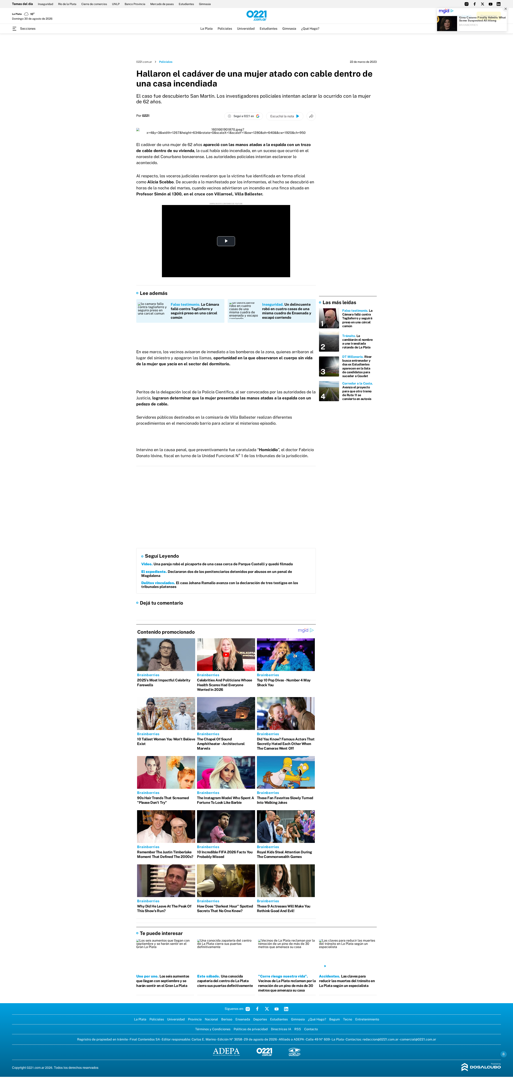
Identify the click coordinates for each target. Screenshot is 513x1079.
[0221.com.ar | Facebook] (474, 4)
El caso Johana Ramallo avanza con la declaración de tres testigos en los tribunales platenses (219, 585)
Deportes (260, 1019)
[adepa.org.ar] (226, 1052)
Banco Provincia (135, 4)
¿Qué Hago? (310, 28)
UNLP (116, 4)
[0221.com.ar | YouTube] (490, 4)
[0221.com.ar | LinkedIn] (498, 4)
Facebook (257, 1008)
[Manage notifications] (503, 1054)
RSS (297, 1029)
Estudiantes (186, 4)
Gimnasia (205, 4)
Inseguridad (45, 4)
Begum (334, 1019)
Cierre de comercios (94, 4)
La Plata (206, 28)
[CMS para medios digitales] (481, 1067)
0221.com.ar (144, 61)
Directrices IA (281, 1029)
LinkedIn (286, 1008)
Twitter (267, 1008)
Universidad (246, 28)
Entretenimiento (367, 1019)
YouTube (276, 1008)
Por (142, 115)
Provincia (195, 1019)
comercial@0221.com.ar (418, 1039)
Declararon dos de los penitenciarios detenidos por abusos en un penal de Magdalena (216, 573)
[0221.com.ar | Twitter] (482, 4)
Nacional (211, 1019)
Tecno (347, 1019)
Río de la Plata (67, 4)
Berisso (226, 1019)
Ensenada (242, 1019)
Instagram (247, 1008)
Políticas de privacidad (251, 1029)
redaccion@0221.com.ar (380, 1039)
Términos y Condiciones (212, 1029)
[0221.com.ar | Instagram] (466, 4)
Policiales (225, 28)
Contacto (311, 1029)
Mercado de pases (162, 4)
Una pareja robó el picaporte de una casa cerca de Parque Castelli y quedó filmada (217, 564)
